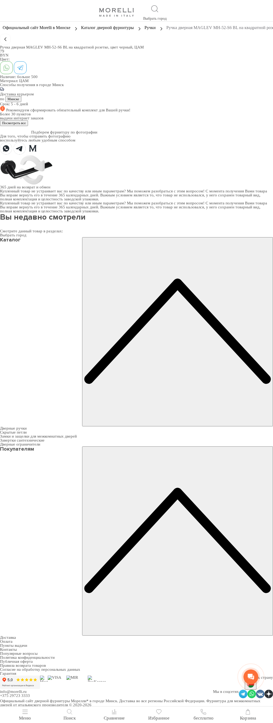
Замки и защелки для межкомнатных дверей (38, 436)
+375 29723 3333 (15, 695)
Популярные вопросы (19, 653)
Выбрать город (155, 19)
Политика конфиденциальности (27, 657)
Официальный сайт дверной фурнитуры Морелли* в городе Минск (58, 701)
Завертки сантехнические (22, 440)
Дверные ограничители (20, 444)
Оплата (6, 641)
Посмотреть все (14, 123)
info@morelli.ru (13, 691)
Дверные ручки (13, 428)
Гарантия (8, 673)
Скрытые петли (13, 432)
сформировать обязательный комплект (64, 110)
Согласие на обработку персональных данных (40, 669)
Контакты (8, 649)
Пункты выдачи (13, 645)
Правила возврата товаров (23, 665)
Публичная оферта (16, 661)
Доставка (8, 637)
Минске (13, 99)
